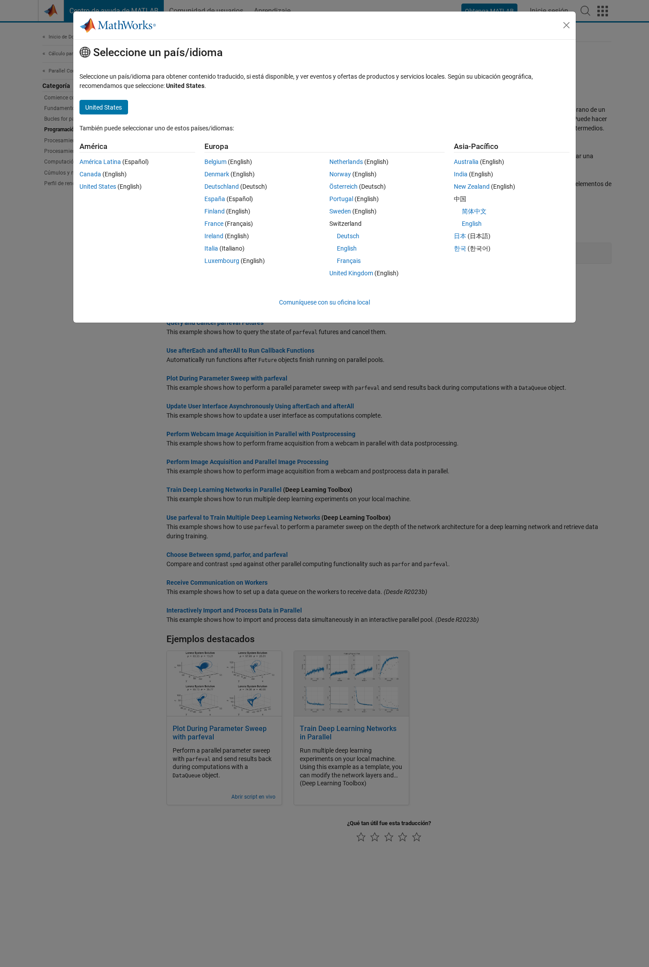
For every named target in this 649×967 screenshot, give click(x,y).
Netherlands (346, 161)
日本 (460, 236)
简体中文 (474, 211)
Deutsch (348, 236)
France (213, 223)
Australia (466, 161)
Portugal (341, 198)
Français (349, 260)
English (347, 248)
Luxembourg (221, 260)
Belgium (215, 161)
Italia (211, 248)
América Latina (100, 161)
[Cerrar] (566, 25)
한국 (460, 248)
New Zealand (472, 186)
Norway (340, 174)
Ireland (213, 236)
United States (97, 186)
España (214, 198)
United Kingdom (351, 273)
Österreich (343, 186)
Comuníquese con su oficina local (324, 302)
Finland (214, 211)
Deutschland (221, 186)
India (461, 174)
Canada (90, 174)
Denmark (216, 174)
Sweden (340, 211)
